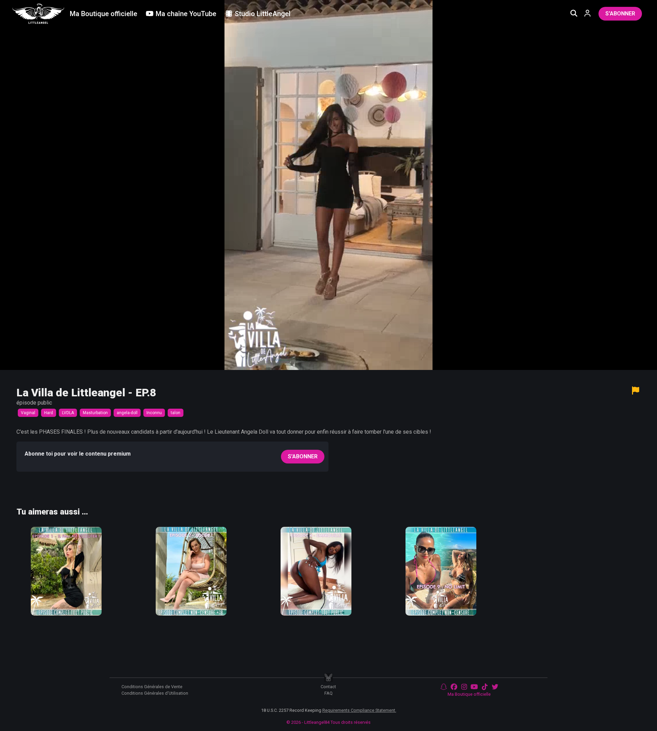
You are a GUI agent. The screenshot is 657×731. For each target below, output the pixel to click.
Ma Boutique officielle (469, 694)
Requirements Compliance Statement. (359, 710)
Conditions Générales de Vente (151, 686)
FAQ (328, 693)
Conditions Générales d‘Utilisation (154, 693)
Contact (328, 686)
